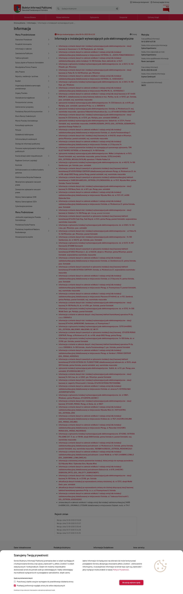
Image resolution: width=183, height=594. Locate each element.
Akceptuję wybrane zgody (131, 582)
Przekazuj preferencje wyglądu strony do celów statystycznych (41, 585)
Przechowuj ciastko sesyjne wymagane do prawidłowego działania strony (45, 581)
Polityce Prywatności (121, 569)
